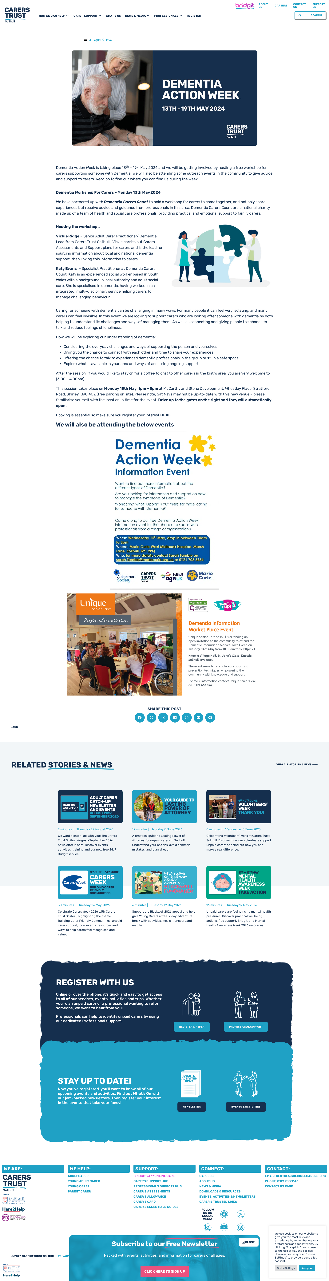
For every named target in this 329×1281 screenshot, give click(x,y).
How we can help (52, 16)
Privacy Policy (69, 1256)
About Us (263, 6)
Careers (281, 5)
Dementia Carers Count (126, 202)
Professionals (166, 16)
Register (194, 16)
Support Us (318, 6)
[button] (140, 718)
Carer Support (85, 16)
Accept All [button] (307, 1268)
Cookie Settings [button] (286, 1268)
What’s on (113, 16)
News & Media (135, 16)
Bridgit (244, 5)
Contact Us (299, 6)
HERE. (166, 415)
